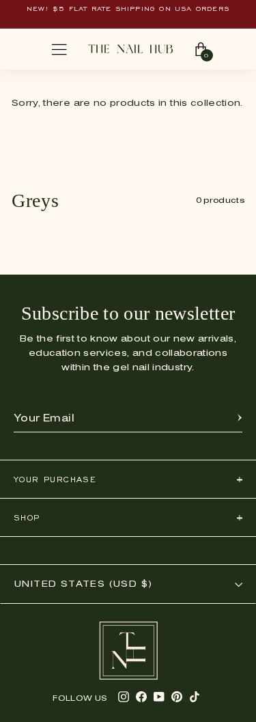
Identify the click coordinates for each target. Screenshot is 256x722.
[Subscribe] (239, 419)
